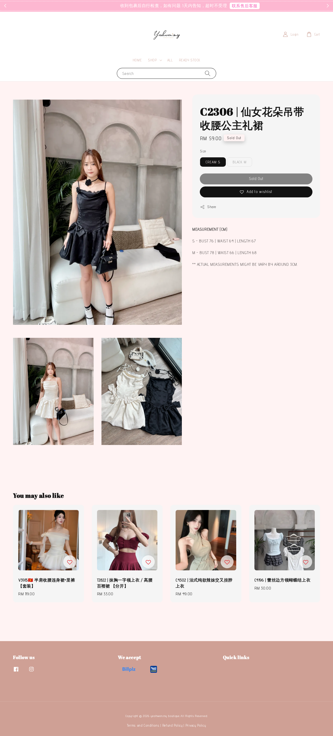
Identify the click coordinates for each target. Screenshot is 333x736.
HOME (137, 60)
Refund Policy (172, 725)
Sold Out (256, 178)
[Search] (207, 73)
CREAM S (213, 162)
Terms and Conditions (143, 725)
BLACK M (240, 162)
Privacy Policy (195, 725)
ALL (170, 60)
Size (203, 151)
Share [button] (211, 207)
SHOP (152, 60)
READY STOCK (190, 60)
